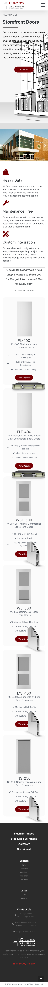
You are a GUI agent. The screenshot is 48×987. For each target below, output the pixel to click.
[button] (24, 69)
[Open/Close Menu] (43, 5)
